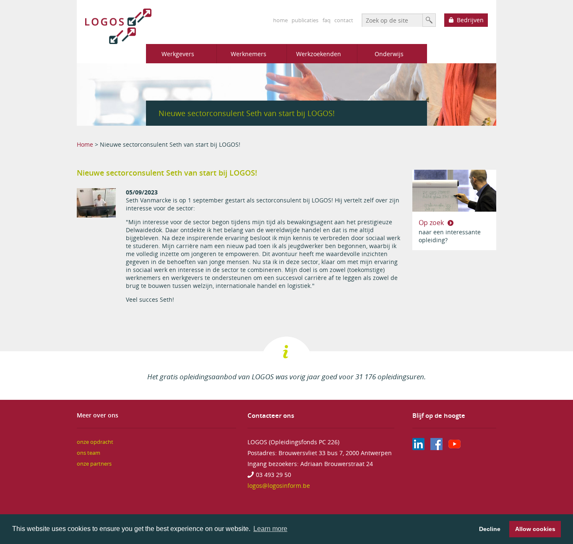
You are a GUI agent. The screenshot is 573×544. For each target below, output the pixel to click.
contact (343, 20)
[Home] (114, 26)
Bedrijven (470, 20)
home (280, 20)
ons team (88, 452)
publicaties (305, 20)
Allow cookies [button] (535, 529)
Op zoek (432, 222)
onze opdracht (95, 442)
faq (327, 20)
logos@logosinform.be (278, 486)
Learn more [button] (270, 528)
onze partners (94, 463)
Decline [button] (489, 529)
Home (85, 144)
